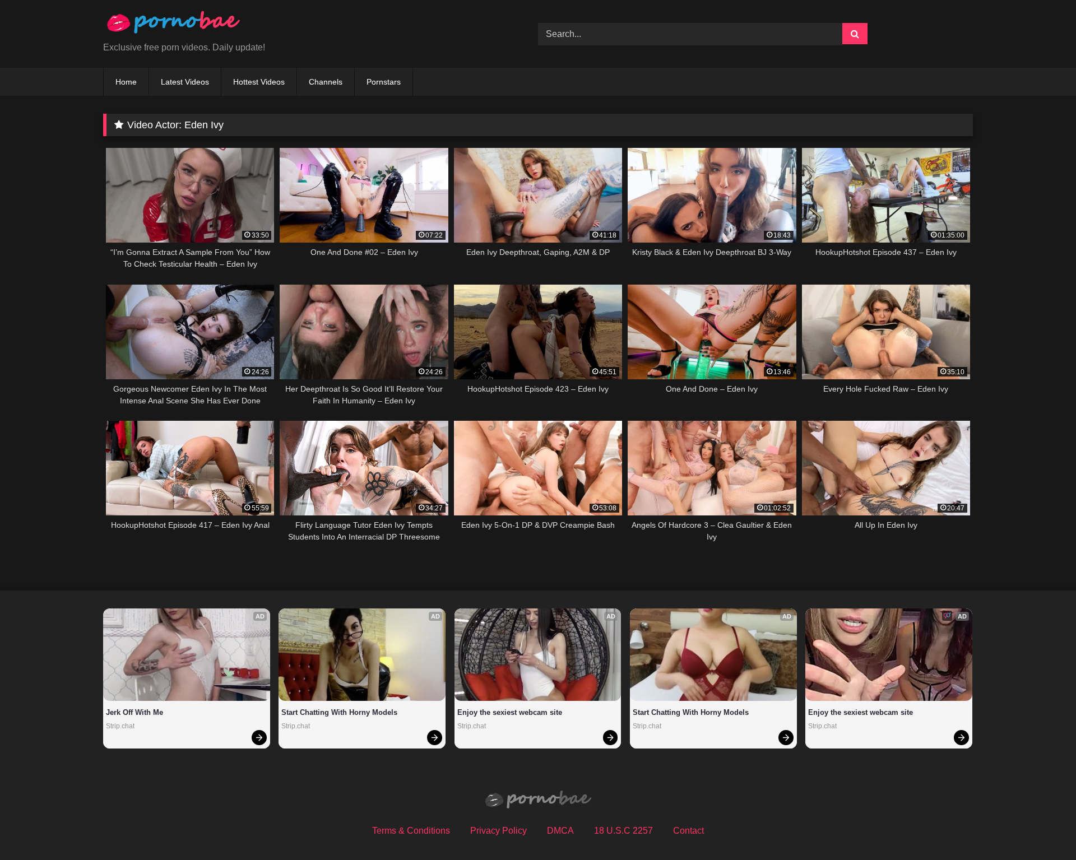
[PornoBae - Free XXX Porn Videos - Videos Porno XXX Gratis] (173, 25)
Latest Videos (185, 81)
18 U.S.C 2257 (623, 830)
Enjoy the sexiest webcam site (509, 712)
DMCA (560, 830)
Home (126, 81)
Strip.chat (120, 726)
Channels (325, 81)
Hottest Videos (259, 81)
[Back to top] (1041, 827)
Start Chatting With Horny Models (339, 712)
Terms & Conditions (411, 830)
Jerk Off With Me (134, 712)
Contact (688, 830)
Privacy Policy (498, 830)
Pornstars (384, 81)
